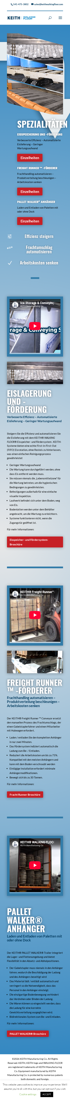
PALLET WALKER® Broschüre (28, 1033)
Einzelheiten (30, 158)
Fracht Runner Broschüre (25, 794)
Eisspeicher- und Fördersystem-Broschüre (29, 542)
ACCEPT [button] (46, 1094)
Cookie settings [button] (27, 1094)
